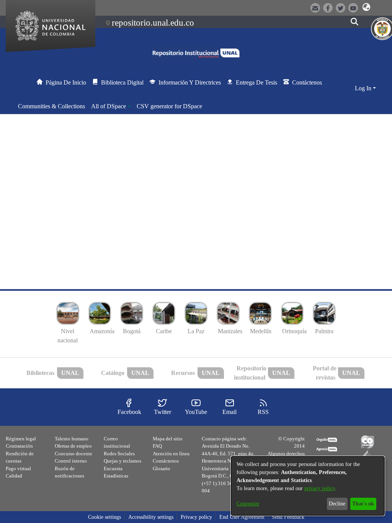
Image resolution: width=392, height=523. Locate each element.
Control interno (71, 461)
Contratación (19, 446)
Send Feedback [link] (288, 517)
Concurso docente (73, 453)
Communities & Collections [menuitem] (51, 106)
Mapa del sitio (168, 439)
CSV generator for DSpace (169, 106)
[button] (366, 7)
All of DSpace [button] (108, 106)
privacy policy (319, 488)
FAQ (157, 446)
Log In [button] (364, 88)
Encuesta (113, 468)
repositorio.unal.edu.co (153, 23)
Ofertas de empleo (73, 446)
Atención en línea (171, 453)
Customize (248, 504)
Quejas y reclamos (122, 461)
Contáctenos (166, 461)
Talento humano (71, 439)
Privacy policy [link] (196, 517)
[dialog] (307, 485)
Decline (337, 504)
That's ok (363, 504)
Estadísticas (116, 476)
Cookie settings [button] (104, 517)
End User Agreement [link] (242, 517)
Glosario (161, 468)
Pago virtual (18, 468)
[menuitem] (111, 106)
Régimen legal (21, 439)
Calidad (14, 476)
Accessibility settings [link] (150, 517)
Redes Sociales (119, 453)
